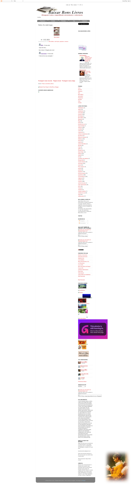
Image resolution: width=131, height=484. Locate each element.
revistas (79, 179)
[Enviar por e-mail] (44, 39)
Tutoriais (80, 189)
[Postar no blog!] (45, 39)
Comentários (83, 223)
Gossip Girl (80, 150)
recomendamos (81, 176)
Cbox (79, 101)
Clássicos (84, 21)
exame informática (82, 143)
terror (79, 186)
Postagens (82, 220)
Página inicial (57, 81)
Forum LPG (80, 268)
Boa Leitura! (56, 37)
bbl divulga (80, 116)
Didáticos (80, 138)
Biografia (80, 119)
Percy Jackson (81, 166)
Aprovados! (80, 96)
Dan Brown (80, 135)
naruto (79, 165)
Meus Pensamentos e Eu (83, 261)
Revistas (63, 21)
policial (79, 169)
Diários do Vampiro (82, 137)
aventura (80, 114)
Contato (53, 21)
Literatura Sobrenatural (83, 269)
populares (62, 41)
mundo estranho (81, 161)
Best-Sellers (51, 41)
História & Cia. (81, 258)
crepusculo (80, 132)
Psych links (80, 271)
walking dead (81, 196)
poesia (79, 168)
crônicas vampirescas (82, 133)
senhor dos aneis (82, 183)
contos (79, 130)
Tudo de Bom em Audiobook (84, 274)
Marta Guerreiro (84, 365)
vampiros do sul (81, 192)
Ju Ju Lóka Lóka (84, 373)
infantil (79, 155)
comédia (80, 129)
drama (79, 140)
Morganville (80, 160)
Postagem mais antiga (68, 81)
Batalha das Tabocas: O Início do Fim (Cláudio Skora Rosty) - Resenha (88, 59)
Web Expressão (81, 276)
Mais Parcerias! (81, 279)
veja (79, 194)
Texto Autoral (81, 272)
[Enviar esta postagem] (41, 39)
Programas (80, 97)
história (79, 153)
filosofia (79, 145)
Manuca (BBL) (84, 362)
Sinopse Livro (83, 70)
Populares (42, 21)
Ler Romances (81, 263)
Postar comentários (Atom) (48, 83)
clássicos (80, 127)
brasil (79, 122)
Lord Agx (83, 377)
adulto (79, 109)
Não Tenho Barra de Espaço (84, 266)
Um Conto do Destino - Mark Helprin (88, 72)
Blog (79, 120)
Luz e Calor (80, 264)
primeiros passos (81, 173)
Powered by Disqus (82, 381)
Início (79, 87)
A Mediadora (81, 107)
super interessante (82, 184)
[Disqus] (56, 60)
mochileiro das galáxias (83, 158)
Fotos (79, 147)
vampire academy (82, 191)
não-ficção (57, 41)
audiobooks (80, 111)
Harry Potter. (81, 152)
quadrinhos (80, 174)
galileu (79, 148)
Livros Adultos (81, 259)
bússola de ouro (81, 124)
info (79, 156)
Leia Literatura (83, 55)
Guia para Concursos (82, 256)
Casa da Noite (81, 125)
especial (80, 142)
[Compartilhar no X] (46, 39)
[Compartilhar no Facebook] (47, 39)
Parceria (80, 89)
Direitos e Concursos (82, 254)
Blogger (83, 480)
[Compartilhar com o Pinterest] (49, 39)
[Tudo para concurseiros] (83, 303)
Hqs (74, 21)
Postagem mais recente (45, 81)
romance (66, 41)
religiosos (80, 178)
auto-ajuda (80, 112)
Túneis (79, 187)
